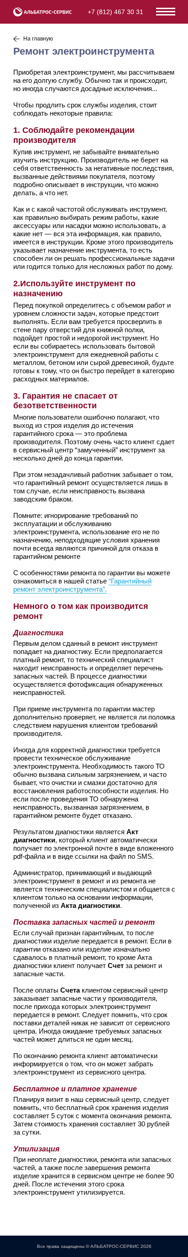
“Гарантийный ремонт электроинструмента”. (82, 585)
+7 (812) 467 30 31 (115, 11)
